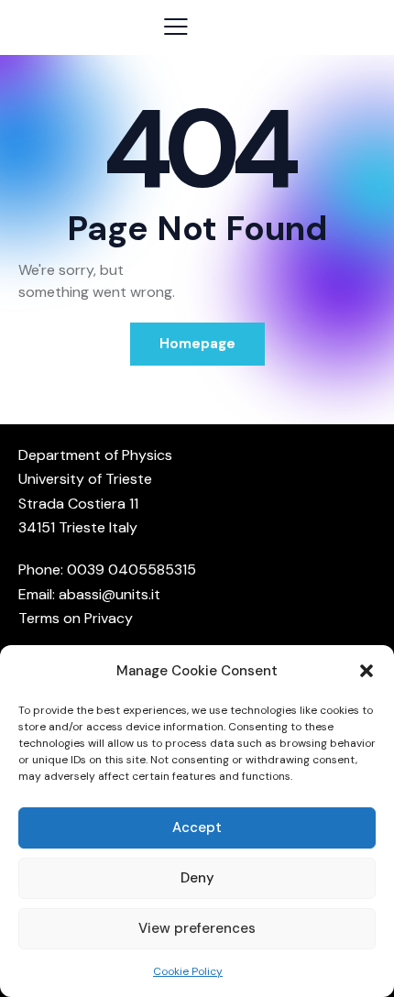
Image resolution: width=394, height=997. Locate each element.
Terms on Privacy (75, 618)
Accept (197, 827)
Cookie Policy (188, 971)
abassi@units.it (109, 594)
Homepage (197, 343)
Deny (197, 878)
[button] (366, 671)
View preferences (197, 928)
